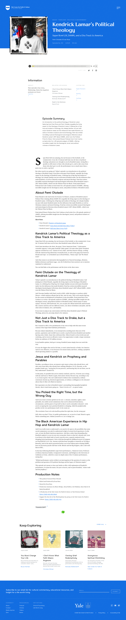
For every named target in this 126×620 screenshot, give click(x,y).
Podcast (22, 605)
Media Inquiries (10, 610)
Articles (22, 607)
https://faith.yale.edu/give (53, 499)
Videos (21, 610)
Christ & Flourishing (38, 605)
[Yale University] (79, 605)
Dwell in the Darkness (58, 102)
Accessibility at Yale (115, 612)
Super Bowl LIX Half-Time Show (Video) (62, 225)
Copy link (82, 70)
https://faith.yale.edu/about (48, 494)
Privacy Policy (101, 612)
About (7, 605)
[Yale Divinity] (88, 605)
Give (7, 612)
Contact (8, 607)
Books (21, 612)
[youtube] (115, 605)
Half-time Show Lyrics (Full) (58, 228)
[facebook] (112, 605)
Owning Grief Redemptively (60, 96)
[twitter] (119, 605)
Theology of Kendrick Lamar (57, 223)
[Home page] (18, 8)
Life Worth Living (38, 607)
